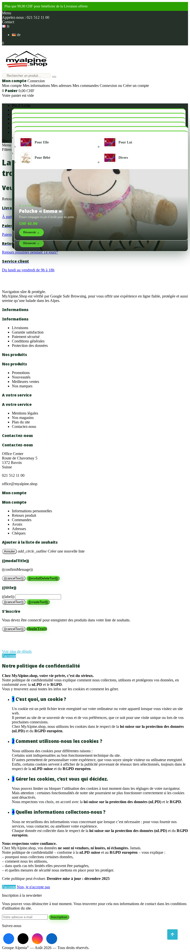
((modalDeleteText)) (43, 578)
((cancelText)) (14, 578)
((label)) (8, 597)
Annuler (9, 551)
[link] (8, 938)
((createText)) (38, 602)
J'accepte (9, 656)
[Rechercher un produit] (54, 77)
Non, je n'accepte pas (33, 887)
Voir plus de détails (17, 651)
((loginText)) (36, 629)
